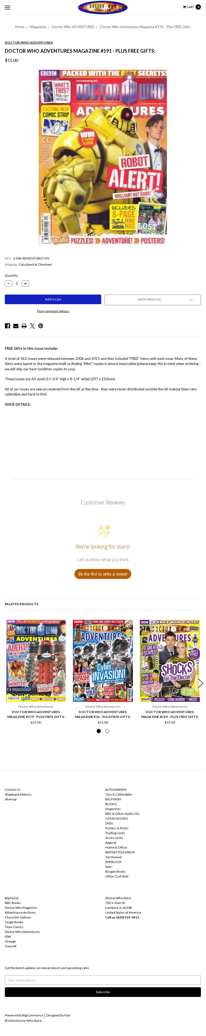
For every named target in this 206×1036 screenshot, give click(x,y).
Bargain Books (115, 871)
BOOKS (111, 804)
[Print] (24, 326)
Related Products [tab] (21, 604)
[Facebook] (7, 326)
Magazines (38, 27)
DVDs (109, 823)
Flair (67, 1015)
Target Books (14, 922)
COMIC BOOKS (116, 818)
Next (200, 683)
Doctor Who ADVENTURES (73, 27)
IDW (8, 937)
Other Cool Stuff (117, 876)
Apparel (110, 843)
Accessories (114, 838)
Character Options (18, 917)
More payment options (53, 311)
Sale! (109, 867)
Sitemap (10, 799)
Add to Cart (36, 689)
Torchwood (113, 857)
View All (10, 946)
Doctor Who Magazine (21, 908)
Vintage (10, 941)
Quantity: (11, 275)
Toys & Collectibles (118, 794)
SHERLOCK (113, 862)
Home (19, 27)
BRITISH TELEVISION (120, 852)
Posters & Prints (117, 828)
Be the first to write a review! (102, 574)
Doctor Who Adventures (22, 932)
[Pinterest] (40, 326)
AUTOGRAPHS (115, 790)
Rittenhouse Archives (20, 912)
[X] (32, 326)
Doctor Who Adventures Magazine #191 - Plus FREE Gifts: (145, 27)
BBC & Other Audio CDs (122, 814)
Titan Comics (14, 927)
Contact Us (13, 790)
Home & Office (116, 847)
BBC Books (13, 903)
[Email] (15, 326)
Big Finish (12, 898)
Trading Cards (115, 833)
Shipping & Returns (18, 794)
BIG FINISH (113, 799)
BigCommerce (32, 1015)
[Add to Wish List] (61, 626)
